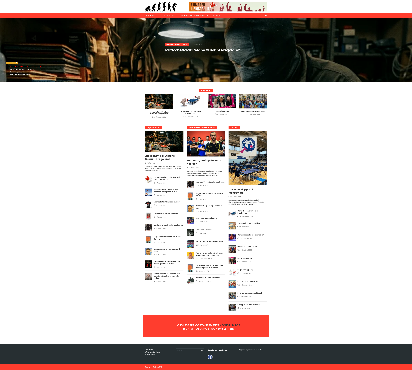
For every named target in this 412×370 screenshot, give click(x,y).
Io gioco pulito (167, 16)
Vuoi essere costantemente (198, 325)
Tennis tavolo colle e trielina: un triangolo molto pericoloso (209, 254)
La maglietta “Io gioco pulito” (167, 202)
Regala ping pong (245, 270)
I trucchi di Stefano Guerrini (166, 213)
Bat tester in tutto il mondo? (208, 278)
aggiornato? (230, 325)
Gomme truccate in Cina (206, 218)
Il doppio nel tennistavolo (248, 304)
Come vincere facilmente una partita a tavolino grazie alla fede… (167, 276)
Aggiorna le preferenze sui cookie (250, 350)
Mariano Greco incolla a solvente (168, 225)
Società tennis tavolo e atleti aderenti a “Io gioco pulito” (166, 190)
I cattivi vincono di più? (247, 246)
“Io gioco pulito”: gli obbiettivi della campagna (167, 178)
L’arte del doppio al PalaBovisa (241, 191)
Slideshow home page (187, 107)
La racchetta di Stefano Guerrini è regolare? (202, 50)
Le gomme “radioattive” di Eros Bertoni (167, 238)
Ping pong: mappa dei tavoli (20, 74)
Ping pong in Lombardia (247, 281)
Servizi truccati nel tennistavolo (209, 241)
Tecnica (216, 16)
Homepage (150, 16)
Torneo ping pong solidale (248, 223)
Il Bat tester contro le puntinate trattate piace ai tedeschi (209, 266)
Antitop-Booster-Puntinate (192, 16)
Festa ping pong (16, 72)
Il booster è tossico (204, 230)
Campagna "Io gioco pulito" (177, 45)
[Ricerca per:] (190, 350)
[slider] (206, 50)
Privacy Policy (150, 354)
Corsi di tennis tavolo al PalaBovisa (22, 69)
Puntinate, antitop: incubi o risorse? (204, 162)
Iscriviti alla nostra (208, 329)
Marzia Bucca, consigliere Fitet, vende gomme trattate (167, 262)
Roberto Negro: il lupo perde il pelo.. (167, 250)
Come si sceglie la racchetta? (250, 235)
